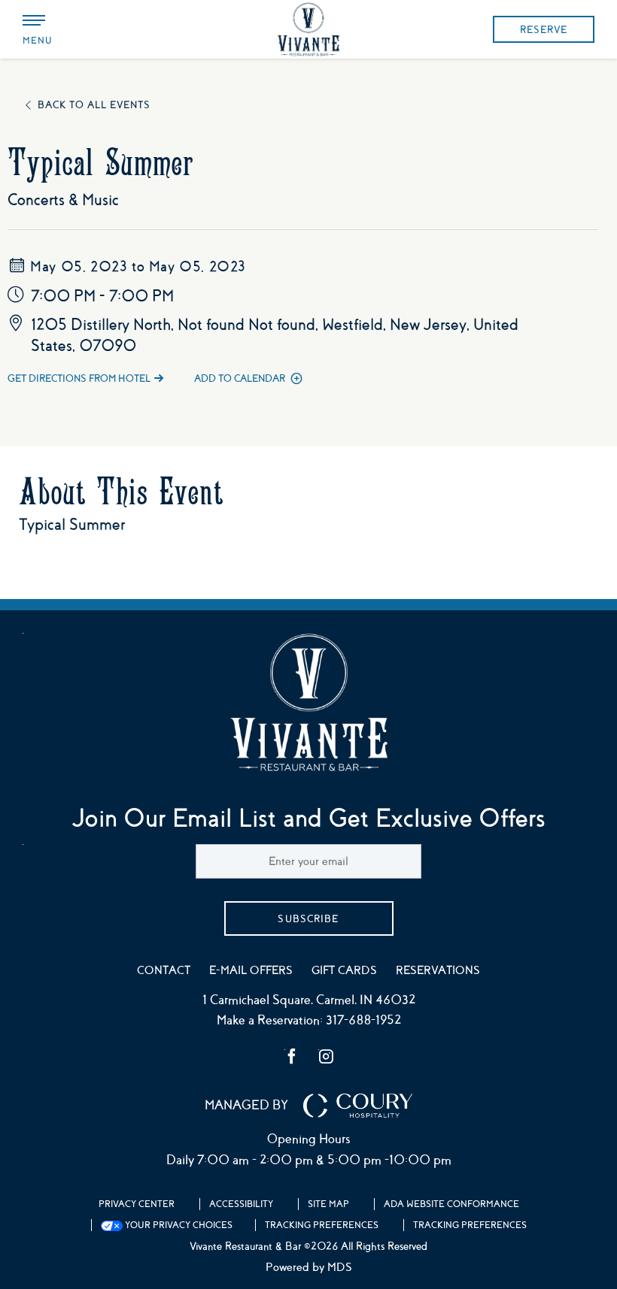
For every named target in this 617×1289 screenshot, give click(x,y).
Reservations (438, 970)
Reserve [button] (543, 29)
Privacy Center (137, 1204)
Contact (163, 970)
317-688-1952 (363, 1020)
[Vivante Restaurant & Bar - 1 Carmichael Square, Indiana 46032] (308, 29)
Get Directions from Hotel (79, 378)
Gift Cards (344, 970)
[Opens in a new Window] (291, 1058)
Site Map (328, 1204)
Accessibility (241, 1204)
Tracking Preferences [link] (321, 1225)
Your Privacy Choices (178, 1225)
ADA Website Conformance (451, 1204)
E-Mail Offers (251, 970)
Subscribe (308, 918)
